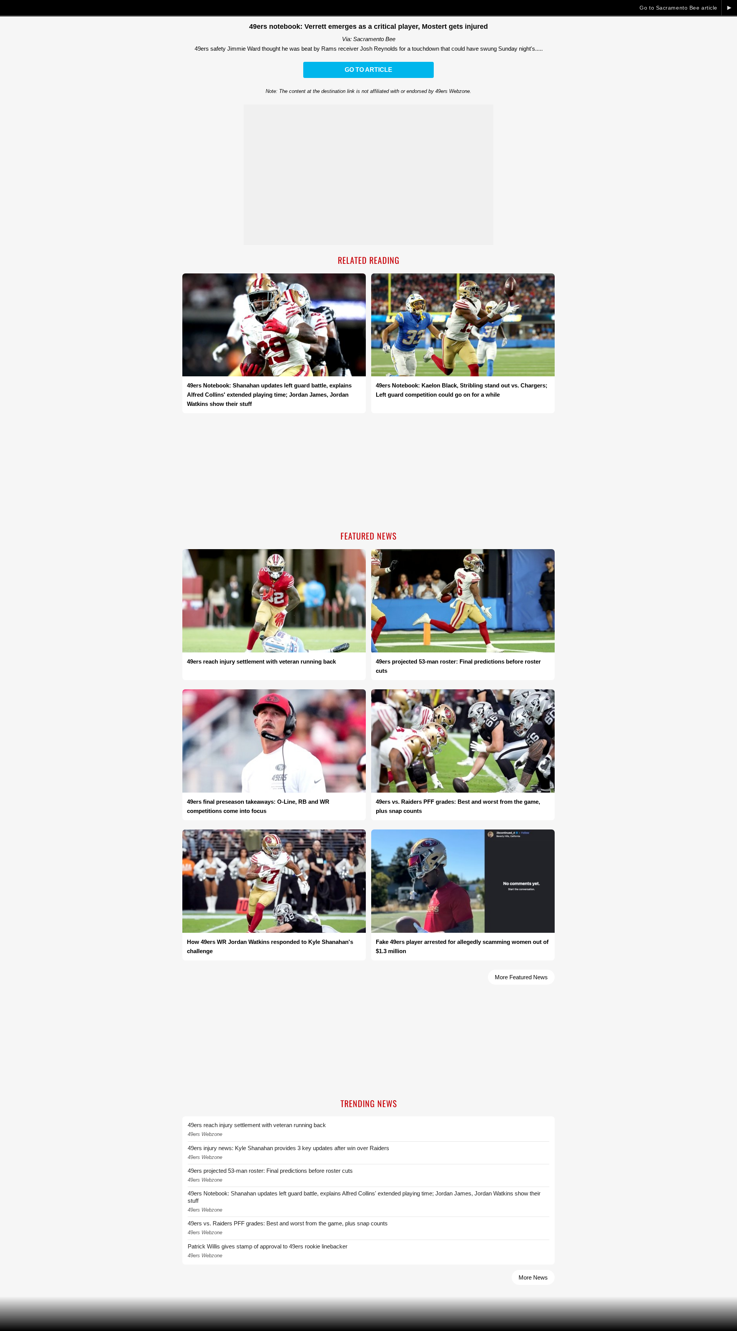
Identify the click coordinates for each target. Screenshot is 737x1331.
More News (533, 1277)
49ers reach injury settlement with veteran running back (257, 1125)
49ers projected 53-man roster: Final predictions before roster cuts (270, 1170)
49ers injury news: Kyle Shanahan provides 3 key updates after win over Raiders (288, 1148)
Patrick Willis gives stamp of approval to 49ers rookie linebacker (267, 1246)
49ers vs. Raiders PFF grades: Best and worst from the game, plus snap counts (288, 1223)
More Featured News (521, 977)
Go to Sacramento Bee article (678, 8)
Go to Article (368, 69)
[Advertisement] (368, 473)
